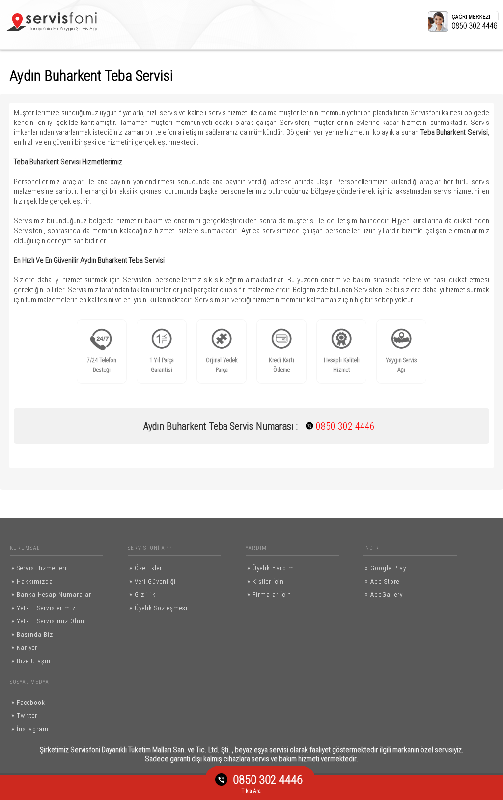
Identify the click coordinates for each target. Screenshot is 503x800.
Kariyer (24, 647)
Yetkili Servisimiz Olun (47, 621)
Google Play (385, 568)
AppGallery (384, 594)
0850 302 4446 (336, 426)
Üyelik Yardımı (271, 568)
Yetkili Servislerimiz (43, 608)
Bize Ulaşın (31, 661)
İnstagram (30, 729)
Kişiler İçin (265, 581)
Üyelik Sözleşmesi (158, 608)
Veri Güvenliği (152, 581)
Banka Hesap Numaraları (52, 594)
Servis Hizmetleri (39, 568)
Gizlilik (142, 594)
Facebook (28, 702)
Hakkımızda (32, 581)
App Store (382, 581)
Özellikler (145, 568)
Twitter (24, 715)
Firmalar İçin (269, 594)
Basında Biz (32, 634)
